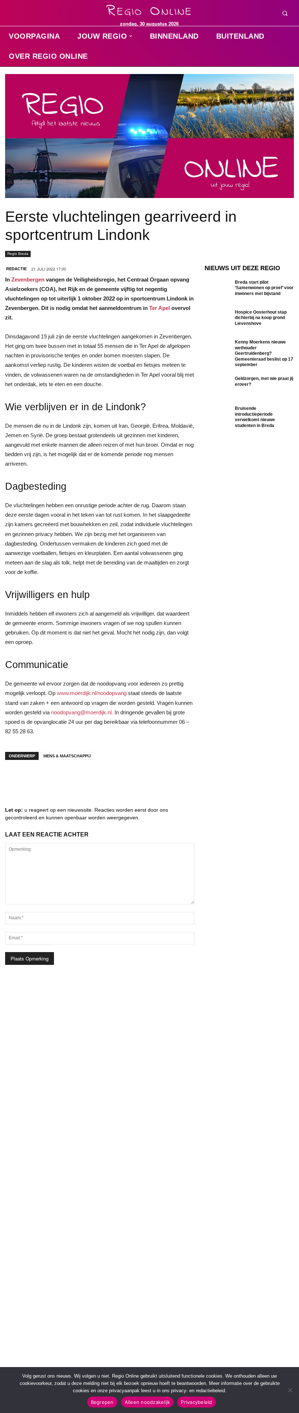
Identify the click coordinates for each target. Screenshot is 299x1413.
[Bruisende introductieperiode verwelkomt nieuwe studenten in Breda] (218, 418)
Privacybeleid (196, 1402)
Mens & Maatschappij (67, 756)
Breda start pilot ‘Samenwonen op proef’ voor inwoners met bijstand (264, 288)
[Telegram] (60, 778)
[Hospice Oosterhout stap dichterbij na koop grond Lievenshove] (218, 322)
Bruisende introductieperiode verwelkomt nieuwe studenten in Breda (255, 417)
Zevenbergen (27, 279)
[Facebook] (16, 778)
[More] (125, 778)
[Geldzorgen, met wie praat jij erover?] (218, 388)
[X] (82, 778)
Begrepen (102, 1402)
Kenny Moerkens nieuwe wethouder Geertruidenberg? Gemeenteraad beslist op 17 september (264, 353)
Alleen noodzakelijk (147, 1402)
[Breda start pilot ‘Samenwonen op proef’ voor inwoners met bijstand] (218, 292)
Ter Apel (159, 308)
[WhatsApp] (103, 778)
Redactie (16, 269)
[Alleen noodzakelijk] (290, 1390)
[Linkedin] (38, 778)
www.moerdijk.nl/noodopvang (92, 693)
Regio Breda (17, 254)
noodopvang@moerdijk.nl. (82, 712)
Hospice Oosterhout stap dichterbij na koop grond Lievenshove (261, 318)
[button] (285, 13)
